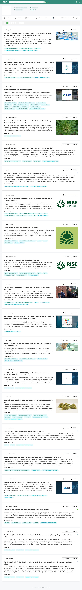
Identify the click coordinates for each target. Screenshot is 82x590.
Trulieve (7, 106)
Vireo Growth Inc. (9, 549)
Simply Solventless (10, 495)
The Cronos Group (9, 108)
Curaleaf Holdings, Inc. (11, 48)
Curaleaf (37, 48)
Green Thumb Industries (11, 213)
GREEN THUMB (32, 215)
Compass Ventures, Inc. (26, 48)
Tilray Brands (45, 104)
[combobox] (26, 2)
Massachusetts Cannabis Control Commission (17, 470)
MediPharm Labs (9, 387)
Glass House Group (22, 108)
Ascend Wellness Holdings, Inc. (24, 302)
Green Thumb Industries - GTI (27, 213)
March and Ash (27, 522)
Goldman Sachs (9, 302)
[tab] (7, 18)
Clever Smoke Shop (10, 77)
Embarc (7, 522)
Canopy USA (8, 104)
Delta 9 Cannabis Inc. (23, 495)
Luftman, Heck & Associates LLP (20, 106)
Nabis (39, 213)
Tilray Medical (34, 104)
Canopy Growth (41, 102)
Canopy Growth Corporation (26, 102)
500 (20, 23)
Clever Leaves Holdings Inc (24, 77)
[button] (78, 2)
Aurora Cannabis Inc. (10, 102)
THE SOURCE (20, 549)
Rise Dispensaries (9, 215)
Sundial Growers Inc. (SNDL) (21, 104)
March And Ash (16, 522)
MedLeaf (36, 522)
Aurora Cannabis (35, 106)
